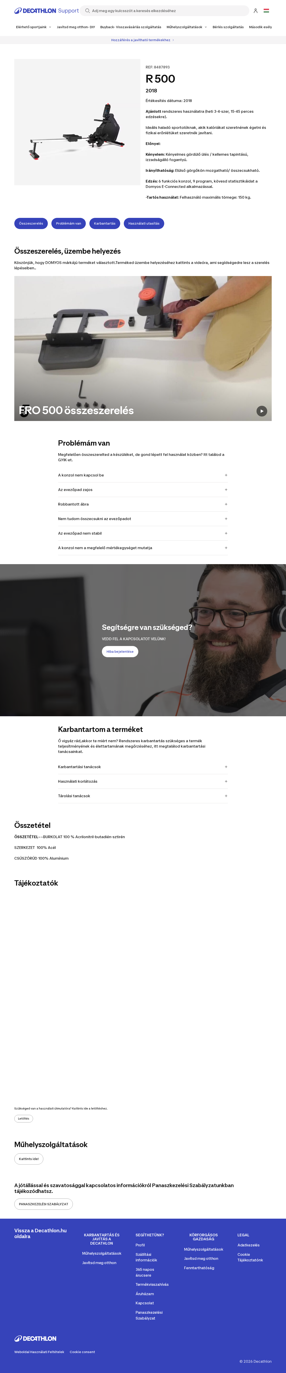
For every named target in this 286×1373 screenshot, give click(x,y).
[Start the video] (262, 411)
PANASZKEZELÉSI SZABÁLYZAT (43, 1204)
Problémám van (68, 223)
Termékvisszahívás (152, 1284)
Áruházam (145, 1294)
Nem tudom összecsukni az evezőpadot (94, 518)
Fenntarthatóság (199, 1268)
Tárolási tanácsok (74, 796)
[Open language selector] (266, 10)
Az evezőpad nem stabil (80, 533)
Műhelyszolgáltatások (101, 1253)
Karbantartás (105, 223)
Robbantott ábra (73, 504)
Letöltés (23, 1118)
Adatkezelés (249, 1245)
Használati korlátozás (77, 781)
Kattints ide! (29, 1159)
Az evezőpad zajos (75, 489)
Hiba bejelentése (120, 651)
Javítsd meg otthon (99, 1262)
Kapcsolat (145, 1303)
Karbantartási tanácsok (79, 767)
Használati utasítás (144, 223)
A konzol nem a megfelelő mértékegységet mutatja (105, 548)
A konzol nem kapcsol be (81, 475)
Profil (140, 1245)
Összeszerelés (31, 223)
